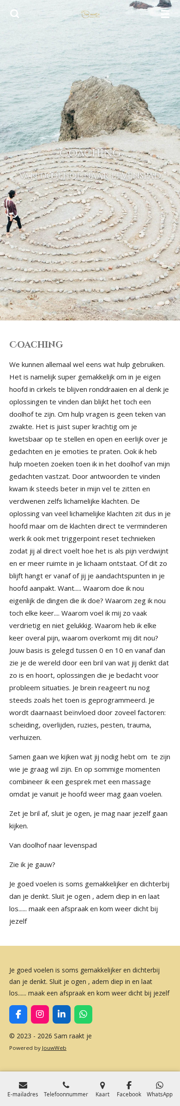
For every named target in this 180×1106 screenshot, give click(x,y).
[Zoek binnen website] (15, 14)
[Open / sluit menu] (165, 14)
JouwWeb (54, 1047)
